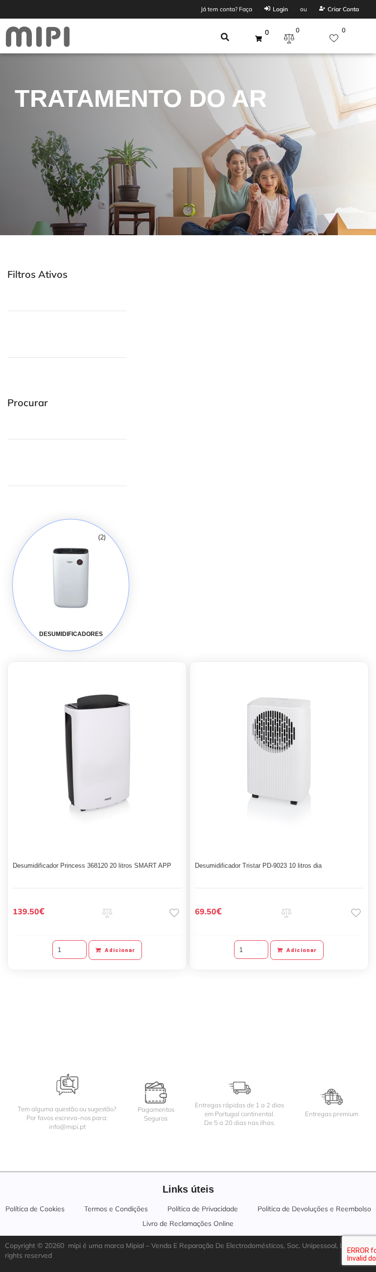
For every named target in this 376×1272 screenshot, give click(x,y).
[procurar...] (224, 38)
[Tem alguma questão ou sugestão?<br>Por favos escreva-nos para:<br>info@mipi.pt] (67, 1085)
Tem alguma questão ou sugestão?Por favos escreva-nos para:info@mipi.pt (67, 1117)
